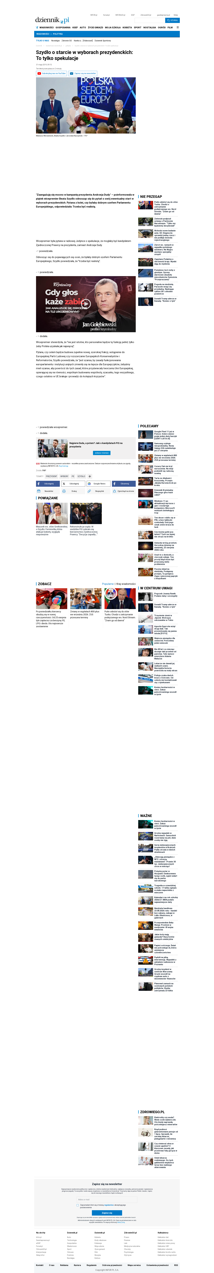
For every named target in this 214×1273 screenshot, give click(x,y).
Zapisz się (107, 1213)
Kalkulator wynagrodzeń (167, 1255)
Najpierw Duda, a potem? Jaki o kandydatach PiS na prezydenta (95, 445)
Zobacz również (102, 453)
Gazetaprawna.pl (43, 1240)
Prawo (126, 1237)
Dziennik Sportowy (103, 40)
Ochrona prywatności (112, 1265)
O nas (51, 1265)
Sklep (176, 15)
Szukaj (174, 20)
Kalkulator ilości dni (165, 1240)
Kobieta (98, 1237)
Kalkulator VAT (163, 1246)
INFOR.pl (94, 15)
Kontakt (39, 1265)
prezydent (51, 476)
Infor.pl (38, 1237)
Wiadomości (42, 34)
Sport (69, 1249)
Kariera (77, 1265)
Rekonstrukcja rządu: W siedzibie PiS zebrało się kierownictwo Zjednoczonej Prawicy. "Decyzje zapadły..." (84, 530)
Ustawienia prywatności (158, 1265)
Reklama (64, 1265)
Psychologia (129, 1252)
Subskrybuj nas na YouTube (54, 73)
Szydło (81, 476)
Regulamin (91, 1265)
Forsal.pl (39, 1246)
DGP (133, 15)
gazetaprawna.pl (163, 15)
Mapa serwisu (134, 1265)
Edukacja (98, 1243)
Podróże (70, 1255)
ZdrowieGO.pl (146, 15)
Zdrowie (70, 1252)
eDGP (38, 1243)
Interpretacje (41, 1252)
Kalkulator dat (163, 1237)
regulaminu (108, 1205)
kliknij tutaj (121, 1222)
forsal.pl (106, 15)
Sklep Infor (40, 1255)
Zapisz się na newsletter (85, 73)
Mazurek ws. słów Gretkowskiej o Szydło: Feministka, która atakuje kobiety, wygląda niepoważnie (51, 530)
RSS (176, 1265)
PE (73, 476)
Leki (125, 1243)
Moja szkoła (99, 1246)
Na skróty (40, 1233)
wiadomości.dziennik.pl (54, 46)
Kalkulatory (163, 1233)
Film (96, 1252)
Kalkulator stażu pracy (166, 1243)
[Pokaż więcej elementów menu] (177, 27)
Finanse (127, 1240)
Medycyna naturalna (132, 1246)
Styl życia (127, 1255)
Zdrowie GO (67, 40)
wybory (64, 476)
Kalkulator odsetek (165, 1249)
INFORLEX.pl (120, 15)
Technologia (72, 1240)
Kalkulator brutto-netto (167, 1252)
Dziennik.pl (72, 1233)
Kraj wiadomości (126, 583)
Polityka (58, 34)
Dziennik (39, 46)
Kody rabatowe (100, 1240)
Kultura (97, 1258)
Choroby (127, 1249)
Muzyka (98, 1255)
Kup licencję (63, 466)
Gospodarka (72, 1243)
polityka (68, 46)
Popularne (108, 583)
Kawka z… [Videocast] (83, 40)
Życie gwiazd (100, 1249)
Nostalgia (55, 40)
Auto (69, 1237)
